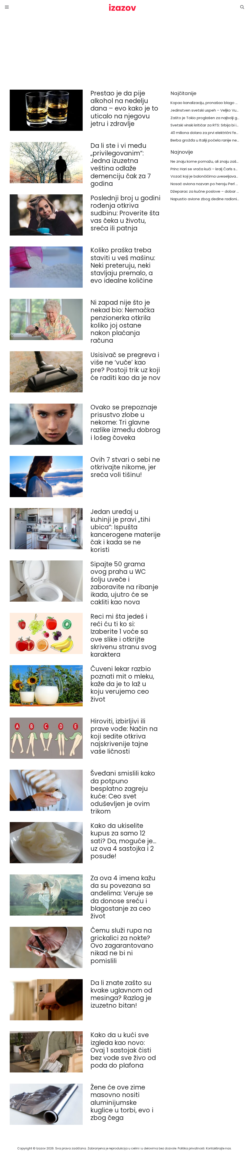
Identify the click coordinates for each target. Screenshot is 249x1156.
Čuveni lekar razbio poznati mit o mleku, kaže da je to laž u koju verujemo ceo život (122, 684)
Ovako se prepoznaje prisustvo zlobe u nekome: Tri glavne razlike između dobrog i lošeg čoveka (125, 422)
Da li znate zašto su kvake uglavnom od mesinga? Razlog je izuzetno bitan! (121, 994)
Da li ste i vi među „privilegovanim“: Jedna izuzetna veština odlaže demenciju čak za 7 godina (120, 164)
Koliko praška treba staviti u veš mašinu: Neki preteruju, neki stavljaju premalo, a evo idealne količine (122, 265)
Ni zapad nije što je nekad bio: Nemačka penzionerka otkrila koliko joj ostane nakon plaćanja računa (122, 321)
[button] (242, 7)
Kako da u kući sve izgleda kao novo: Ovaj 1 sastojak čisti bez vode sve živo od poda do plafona (123, 1050)
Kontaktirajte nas (218, 1148)
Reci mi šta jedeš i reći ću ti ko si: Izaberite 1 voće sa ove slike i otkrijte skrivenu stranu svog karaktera (123, 635)
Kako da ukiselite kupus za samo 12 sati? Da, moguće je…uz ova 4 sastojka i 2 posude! (123, 841)
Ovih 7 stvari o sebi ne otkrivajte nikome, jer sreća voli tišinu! (125, 467)
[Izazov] (122, 7)
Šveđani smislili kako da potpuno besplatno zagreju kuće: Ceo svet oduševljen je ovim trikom (122, 792)
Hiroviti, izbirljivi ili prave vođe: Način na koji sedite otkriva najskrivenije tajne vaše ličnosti (124, 736)
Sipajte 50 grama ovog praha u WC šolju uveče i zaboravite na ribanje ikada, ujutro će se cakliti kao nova (124, 583)
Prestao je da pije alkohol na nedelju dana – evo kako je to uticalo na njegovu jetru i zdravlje (124, 108)
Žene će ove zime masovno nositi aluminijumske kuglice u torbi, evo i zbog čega (121, 1102)
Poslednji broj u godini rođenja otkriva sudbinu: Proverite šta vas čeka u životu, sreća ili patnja (125, 213)
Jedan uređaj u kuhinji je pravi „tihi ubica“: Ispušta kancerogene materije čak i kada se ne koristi (125, 530)
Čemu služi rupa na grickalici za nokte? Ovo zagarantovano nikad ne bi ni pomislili (121, 945)
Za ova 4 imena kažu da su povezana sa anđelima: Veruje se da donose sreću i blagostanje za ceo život (122, 897)
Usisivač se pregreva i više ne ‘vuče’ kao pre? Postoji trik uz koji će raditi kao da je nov (125, 366)
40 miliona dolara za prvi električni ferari (206, 132)
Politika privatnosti (191, 1148)
